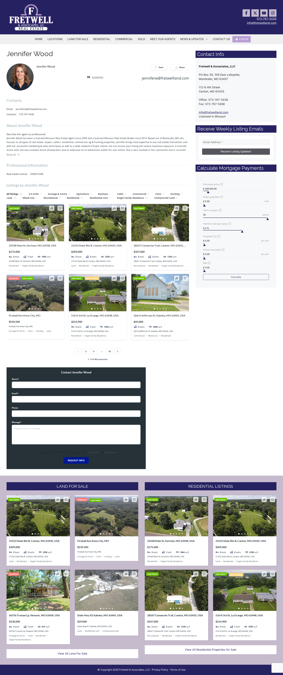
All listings (14, 193)
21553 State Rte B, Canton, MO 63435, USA (96, 245)
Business (104, 193)
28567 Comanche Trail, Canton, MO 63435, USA (175, 615)
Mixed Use (30, 197)
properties (97, 77)
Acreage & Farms (59, 193)
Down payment (211, 196)
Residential (101, 39)
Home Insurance (212, 249)
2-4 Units (35, 193)
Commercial (124, 39)
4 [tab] (38, 238)
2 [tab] (32, 238)
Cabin (121, 193)
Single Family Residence (132, 197)
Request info (76, 460)
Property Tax (210, 236)
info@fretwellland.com (261, 23)
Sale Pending (92, 278)
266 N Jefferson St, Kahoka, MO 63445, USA (159, 315)
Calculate (236, 277)
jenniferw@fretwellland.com (165, 78)
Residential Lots (100, 197)
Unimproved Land (166, 197)
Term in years (210, 210)
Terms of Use (93, 452)
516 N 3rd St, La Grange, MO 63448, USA (95, 315)
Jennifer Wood (45, 66)
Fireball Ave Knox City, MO (24, 315)
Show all (11, 154)
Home (39, 39)
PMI (205, 263)
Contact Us (221, 39)
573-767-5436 (266, 18)
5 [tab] (41, 238)
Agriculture (84, 193)
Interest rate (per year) (215, 223)
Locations (55, 39)
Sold (141, 39)
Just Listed (14, 208)
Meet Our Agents (162, 39)
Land (11, 197)
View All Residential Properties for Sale (210, 649)
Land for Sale (77, 39)
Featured (13, 278)
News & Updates (192, 39)
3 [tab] (35, 238)
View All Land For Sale (72, 653)
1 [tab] (29, 238)
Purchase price (211, 184)
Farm (159, 193)
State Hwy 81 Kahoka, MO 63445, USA (99, 615)
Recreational (52, 197)
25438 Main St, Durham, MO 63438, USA (32, 245)
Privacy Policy (110, 452)
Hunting (176, 193)
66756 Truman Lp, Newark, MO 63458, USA (34, 615)
